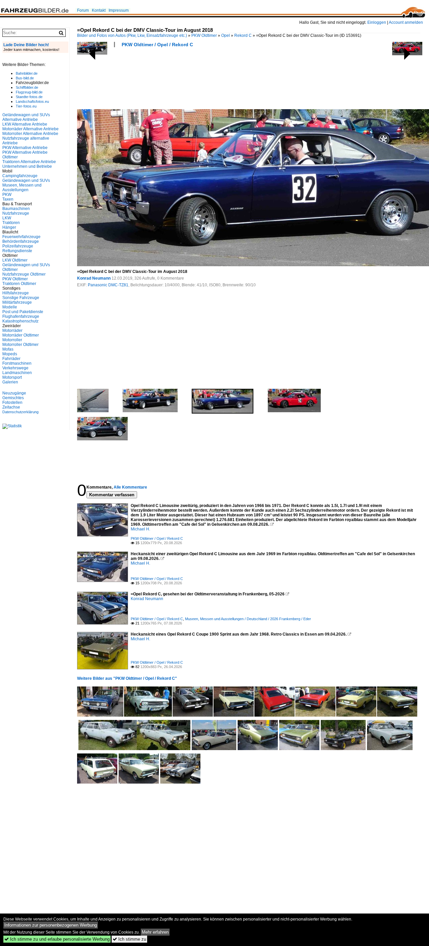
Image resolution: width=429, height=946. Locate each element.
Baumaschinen (16, 208)
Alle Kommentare (130, 487)
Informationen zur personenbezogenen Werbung (50, 925)
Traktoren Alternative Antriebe (29, 161)
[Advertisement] (199, 80)
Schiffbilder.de (27, 87)
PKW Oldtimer (204, 35)
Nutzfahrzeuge (15, 213)
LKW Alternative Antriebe (24, 124)
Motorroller (12, 340)
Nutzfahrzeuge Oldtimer (24, 274)
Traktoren (11, 222)
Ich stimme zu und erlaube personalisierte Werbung (57, 939)
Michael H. (140, 529)
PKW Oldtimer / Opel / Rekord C (157, 44)
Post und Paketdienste (22, 311)
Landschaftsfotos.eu (32, 101)
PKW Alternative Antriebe (25, 147)
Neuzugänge (14, 393)
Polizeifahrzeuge (17, 246)
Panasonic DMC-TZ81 (108, 285)
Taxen (7, 199)
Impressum (119, 10)
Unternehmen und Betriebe (27, 166)
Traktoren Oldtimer (19, 283)
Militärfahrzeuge (17, 302)
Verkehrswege (15, 368)
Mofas (7, 349)
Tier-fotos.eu (26, 106)
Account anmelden (406, 22)
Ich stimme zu (129, 939)
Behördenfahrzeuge (20, 241)
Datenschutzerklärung (20, 412)
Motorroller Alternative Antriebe (30, 133)
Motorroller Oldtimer (20, 344)
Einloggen (376, 22)
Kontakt (99, 10)
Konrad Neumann (94, 278)
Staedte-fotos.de (29, 97)
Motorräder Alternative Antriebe (30, 129)
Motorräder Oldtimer (20, 335)
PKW (6, 194)
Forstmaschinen (17, 363)
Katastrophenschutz (20, 321)
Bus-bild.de (25, 78)
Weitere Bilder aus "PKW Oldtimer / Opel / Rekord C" (127, 678)
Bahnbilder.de (27, 73)
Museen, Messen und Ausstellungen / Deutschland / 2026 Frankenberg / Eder (248, 619)
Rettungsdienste (17, 250)
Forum (83, 10)
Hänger (9, 227)
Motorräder (12, 330)
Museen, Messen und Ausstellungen (22, 187)
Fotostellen (12, 402)
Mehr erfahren (155, 932)
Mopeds (9, 354)
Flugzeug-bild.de (29, 92)
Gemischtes (13, 397)
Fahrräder (11, 358)
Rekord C (243, 35)
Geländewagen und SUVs (26, 180)
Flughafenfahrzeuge (20, 316)
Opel (225, 35)
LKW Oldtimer (14, 260)
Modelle (9, 307)
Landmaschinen (17, 372)
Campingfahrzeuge (20, 175)
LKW (6, 218)
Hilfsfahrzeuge (15, 293)
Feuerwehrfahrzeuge (21, 236)
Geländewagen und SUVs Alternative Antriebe (26, 117)
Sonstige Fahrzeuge (20, 297)
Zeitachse (11, 407)
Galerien (10, 382)
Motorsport (12, 377)
